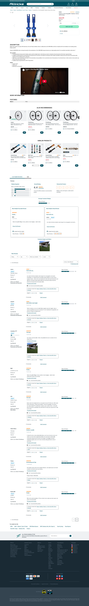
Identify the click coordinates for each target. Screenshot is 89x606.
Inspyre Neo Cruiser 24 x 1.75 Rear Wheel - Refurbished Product (17, 124)
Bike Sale (39, 548)
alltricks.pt (75, 551)
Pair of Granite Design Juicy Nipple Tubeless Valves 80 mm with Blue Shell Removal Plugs (18, 157)
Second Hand (68, 7)
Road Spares (68, 526)
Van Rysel (50, 568)
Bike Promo (40, 551)
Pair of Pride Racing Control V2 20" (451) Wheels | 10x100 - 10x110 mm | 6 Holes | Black (53, 124)
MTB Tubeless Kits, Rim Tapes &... (47, 526)
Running (37, 7)
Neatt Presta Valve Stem (68, 156)
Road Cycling (60, 526)
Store (25, 548)
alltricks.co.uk (76, 544)
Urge (49, 547)
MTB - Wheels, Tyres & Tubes (21, 526)
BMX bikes (59, 564)
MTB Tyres (59, 544)
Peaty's (60, 11)
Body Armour (60, 547)
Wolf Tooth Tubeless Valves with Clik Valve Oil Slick (35, 157)
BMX (32, 7)
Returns (26, 547)
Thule (49, 564)
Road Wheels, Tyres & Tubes (22, 10)
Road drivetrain (60, 563)
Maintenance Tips (27, 551)
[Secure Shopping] (33, 577)
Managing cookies (41, 547)
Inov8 (49, 552)
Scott (49, 567)
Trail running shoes (61, 552)
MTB (12, 7)
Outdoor (43, 7)
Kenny (49, 555)
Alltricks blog (13, 556)
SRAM (49, 565)
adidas (49, 544)
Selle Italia (50, 561)
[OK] (70, 536)
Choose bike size (13, 553)
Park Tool (50, 551)
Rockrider (50, 557)
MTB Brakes (59, 556)
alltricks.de (75, 548)
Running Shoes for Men (62, 551)
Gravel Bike (59, 560)
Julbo (49, 556)
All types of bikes (13, 552)
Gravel (22, 7)
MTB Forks (59, 555)
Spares (30, 10)
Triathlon (49, 7)
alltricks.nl (75, 552)
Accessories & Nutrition (58, 7)
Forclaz (50, 560)
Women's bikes (60, 553)
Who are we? (12, 544)
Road (17, 7)
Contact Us (26, 544)
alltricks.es (75, 547)
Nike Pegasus (51, 563)
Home (11, 10)
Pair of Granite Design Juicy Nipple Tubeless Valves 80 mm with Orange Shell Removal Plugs (53, 157)
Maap (49, 553)
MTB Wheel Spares (34, 526)
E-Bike (58, 548)
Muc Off (50, 548)
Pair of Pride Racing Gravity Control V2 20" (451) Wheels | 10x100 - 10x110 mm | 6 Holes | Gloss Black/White (70, 124)
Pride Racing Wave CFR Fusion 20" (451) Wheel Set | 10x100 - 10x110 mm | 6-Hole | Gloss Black (35, 124)
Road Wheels (60, 557)
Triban (49, 559)
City (27, 7)
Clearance (76, 7)
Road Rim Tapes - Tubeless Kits (17, 528)
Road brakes (59, 561)
